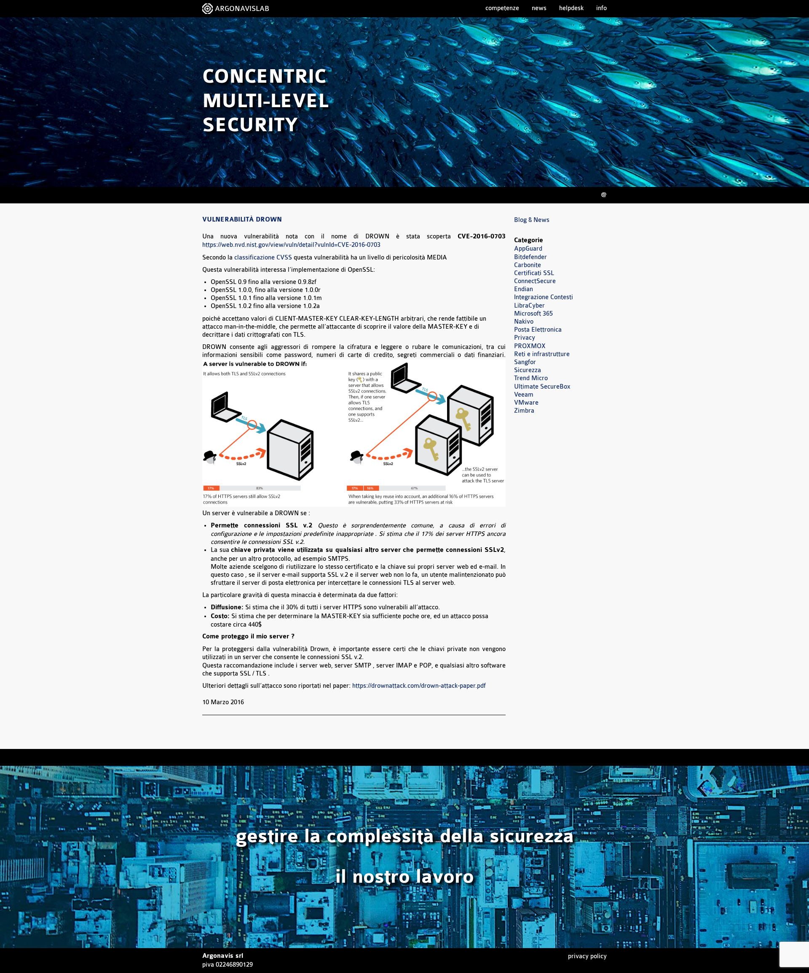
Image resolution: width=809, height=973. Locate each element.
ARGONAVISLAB (242, 9)
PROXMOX (530, 346)
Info (601, 8)
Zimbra (524, 410)
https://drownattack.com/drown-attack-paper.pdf (419, 685)
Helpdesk (571, 8)
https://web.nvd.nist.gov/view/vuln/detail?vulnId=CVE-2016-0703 (291, 245)
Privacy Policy (587, 956)
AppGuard (528, 248)
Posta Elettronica (538, 329)
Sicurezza (527, 370)
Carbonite (527, 265)
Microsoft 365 (533, 313)
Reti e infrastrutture (542, 354)
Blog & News (531, 220)
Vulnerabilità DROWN (242, 220)
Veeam (523, 394)
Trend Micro (531, 378)
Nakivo (523, 321)
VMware (526, 402)
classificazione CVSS (263, 257)
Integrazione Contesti (543, 297)
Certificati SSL (534, 273)
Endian (523, 289)
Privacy (524, 337)
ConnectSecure (535, 281)
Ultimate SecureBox (542, 386)
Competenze (502, 8)
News (539, 8)
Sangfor (525, 362)
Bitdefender (530, 257)
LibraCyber (529, 305)
